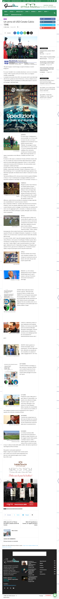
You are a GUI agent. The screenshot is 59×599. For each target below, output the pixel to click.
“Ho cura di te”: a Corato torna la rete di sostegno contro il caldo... (47, 62)
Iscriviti (52, 27)
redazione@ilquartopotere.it (10, 585)
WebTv (39, 11)
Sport (26, 11)
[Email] (28, 33)
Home (5, 17)
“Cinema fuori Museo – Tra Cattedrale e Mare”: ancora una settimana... (32, 578)
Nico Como (7, 27)
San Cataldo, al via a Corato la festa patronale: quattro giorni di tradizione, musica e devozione (47, 89)
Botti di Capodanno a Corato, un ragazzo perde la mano (30, 523)
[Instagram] (50, 1)
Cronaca (41, 567)
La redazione (42, 64)
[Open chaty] (55, 595)
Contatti (32, 1)
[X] (52, 1)
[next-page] (42, 74)
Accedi (24, 1)
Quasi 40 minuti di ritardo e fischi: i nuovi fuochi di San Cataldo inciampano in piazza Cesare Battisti (47, 82)
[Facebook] (48, 1)
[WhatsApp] (24, 33)
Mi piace (52, 18)
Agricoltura (19, 11)
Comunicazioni (43, 569)
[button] (54, 13)
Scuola (11, 11)
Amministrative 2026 (16, 14)
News (5, 11)
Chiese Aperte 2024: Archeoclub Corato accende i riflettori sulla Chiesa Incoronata (47, 69)
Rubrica (33, 11)
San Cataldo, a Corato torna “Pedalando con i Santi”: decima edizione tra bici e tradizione (46, 96)
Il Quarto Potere (44, 78)
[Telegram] (21, 33)
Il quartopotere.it (10, 508)
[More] (32, 515)
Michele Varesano (43, 58)
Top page (41, 595)
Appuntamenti (43, 561)
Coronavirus (42, 574)
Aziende (6, 14)
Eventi (28, 1)
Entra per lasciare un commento (11, 541)
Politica (41, 565)
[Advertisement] (48, 38)
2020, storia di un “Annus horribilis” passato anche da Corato (11, 523)
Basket (41, 563)
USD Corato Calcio (18, 508)
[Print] (31, 33)
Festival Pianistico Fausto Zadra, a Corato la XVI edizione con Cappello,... (32, 571)
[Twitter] (18, 33)
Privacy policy (38, 1)
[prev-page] (40, 74)
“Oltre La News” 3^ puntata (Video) (47, 56)
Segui (53, 21)
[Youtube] (55, 1)
